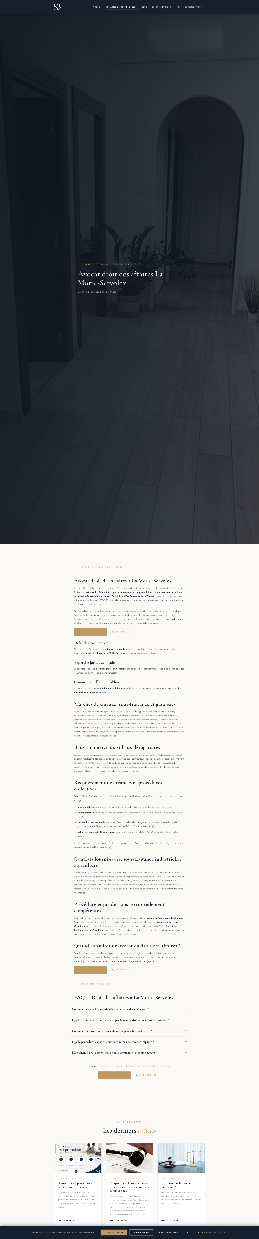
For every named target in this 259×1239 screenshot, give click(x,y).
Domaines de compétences (120, 7)
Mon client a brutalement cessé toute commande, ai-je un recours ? (114, 1053)
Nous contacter (89, 631)
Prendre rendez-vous (190, 7)
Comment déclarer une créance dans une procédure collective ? (112, 1031)
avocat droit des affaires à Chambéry (117, 1066)
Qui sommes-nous (161, 7)
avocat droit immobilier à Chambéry (153, 1066)
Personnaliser (168, 1232)
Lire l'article (64, 1220)
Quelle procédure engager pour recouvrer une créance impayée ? (113, 1042)
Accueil (97, 7)
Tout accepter (114, 1232)
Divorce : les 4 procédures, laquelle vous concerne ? (75, 1185)
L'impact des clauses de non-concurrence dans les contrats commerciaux (129, 1187)
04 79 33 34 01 (124, 631)
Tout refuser (141, 1232)
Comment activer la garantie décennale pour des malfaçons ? (110, 1009)
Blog (145, 7)
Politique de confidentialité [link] (206, 1232)
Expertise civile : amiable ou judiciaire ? (179, 1185)
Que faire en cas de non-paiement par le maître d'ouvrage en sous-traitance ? (120, 1020)
